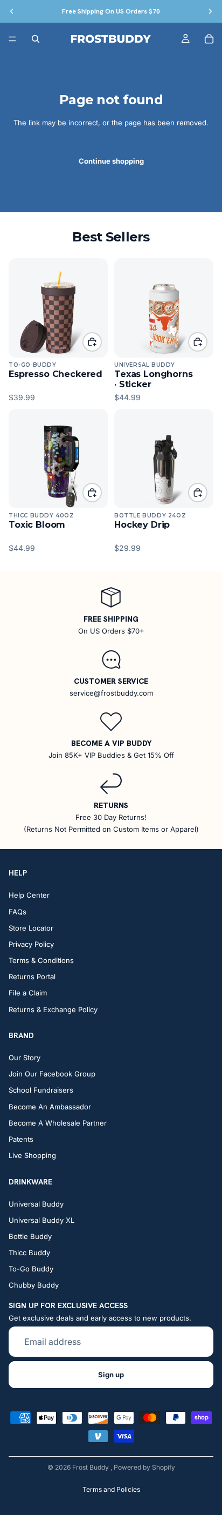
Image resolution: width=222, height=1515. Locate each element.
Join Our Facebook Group (52, 1074)
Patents (21, 1139)
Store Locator (31, 928)
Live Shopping (32, 1156)
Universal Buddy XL (41, 1220)
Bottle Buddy (30, 1236)
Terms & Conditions (41, 961)
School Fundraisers (41, 1090)
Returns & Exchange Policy (53, 1009)
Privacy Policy (31, 944)
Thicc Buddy (29, 1253)
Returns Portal (32, 977)
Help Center (29, 895)
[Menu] (12, 38)
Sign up (111, 1374)
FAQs (17, 911)
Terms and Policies (111, 1489)
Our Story (24, 1057)
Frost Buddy (91, 1467)
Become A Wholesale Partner (58, 1123)
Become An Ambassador (50, 1106)
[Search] (35, 39)
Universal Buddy (36, 1204)
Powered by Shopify (144, 1467)
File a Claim (28, 993)
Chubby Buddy (34, 1285)
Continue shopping (111, 161)
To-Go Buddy (31, 1269)
